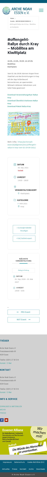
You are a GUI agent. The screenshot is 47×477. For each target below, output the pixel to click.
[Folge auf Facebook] (2, 420)
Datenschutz (19, 462)
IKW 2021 (23, 204)
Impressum (7, 462)
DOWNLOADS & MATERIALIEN (11, 406)
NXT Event (21, 319)
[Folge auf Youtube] (6, 420)
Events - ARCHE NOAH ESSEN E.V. (20, 21)
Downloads (40, 469)
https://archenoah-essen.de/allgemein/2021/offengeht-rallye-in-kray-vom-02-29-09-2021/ (22, 145)
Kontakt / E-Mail (5, 363)
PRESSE (3, 413)
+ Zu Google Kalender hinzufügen (24, 229)
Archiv (31, 469)
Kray (22, 207)
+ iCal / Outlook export (24, 238)
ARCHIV (3, 410)
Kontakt (23, 469)
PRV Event (25, 312)
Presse (14, 469)
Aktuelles (6, 469)
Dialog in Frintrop (23, 270)
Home (12, 18)
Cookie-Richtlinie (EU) (35, 462)
